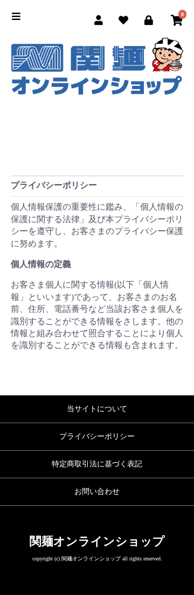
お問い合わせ (97, 491)
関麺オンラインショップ (97, 541)
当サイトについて (97, 409)
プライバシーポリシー (97, 436)
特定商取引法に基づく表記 (97, 464)
